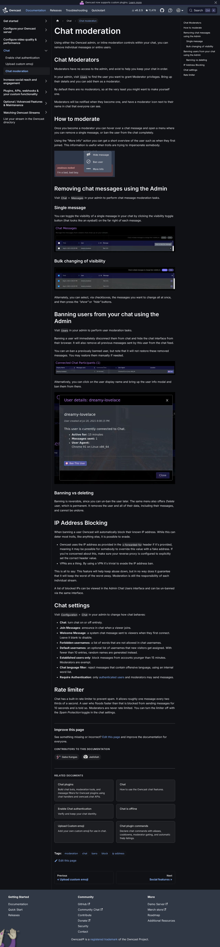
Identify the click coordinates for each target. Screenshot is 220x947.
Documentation (36, 10)
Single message (194, 41)
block (105, 853)
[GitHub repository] (162, 10)
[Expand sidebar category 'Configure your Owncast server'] (46, 30)
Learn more (135, 2)
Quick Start (15, 909)
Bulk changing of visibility (199, 46)
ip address (118, 853)
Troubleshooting (76, 10)
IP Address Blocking (194, 65)
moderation (71, 853)
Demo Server (156, 904)
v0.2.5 (139, 10)
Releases (56, 10)
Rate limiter (189, 75)
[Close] (215, 2)
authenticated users (111, 677)
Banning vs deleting (196, 60)
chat (84, 853)
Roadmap (154, 915)
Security (83, 926)
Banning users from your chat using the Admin (199, 53)
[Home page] (57, 21)
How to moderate (193, 27)
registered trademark (104, 939)
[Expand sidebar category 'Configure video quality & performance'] (46, 41)
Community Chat (89, 909)
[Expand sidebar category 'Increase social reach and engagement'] (46, 81)
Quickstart (98, 10)
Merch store (155, 909)
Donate (82, 920)
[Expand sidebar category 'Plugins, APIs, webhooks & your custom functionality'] (46, 92)
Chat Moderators (192, 22)
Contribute (84, 915)
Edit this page (111, 737)
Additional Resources (161, 920)
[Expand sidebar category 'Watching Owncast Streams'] (46, 112)
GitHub (82, 904)
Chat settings (190, 70)
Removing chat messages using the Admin (197, 34)
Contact (83, 931)
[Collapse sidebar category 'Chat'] (46, 50)
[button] (180, 10)
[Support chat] (170, 10)
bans (94, 853)
